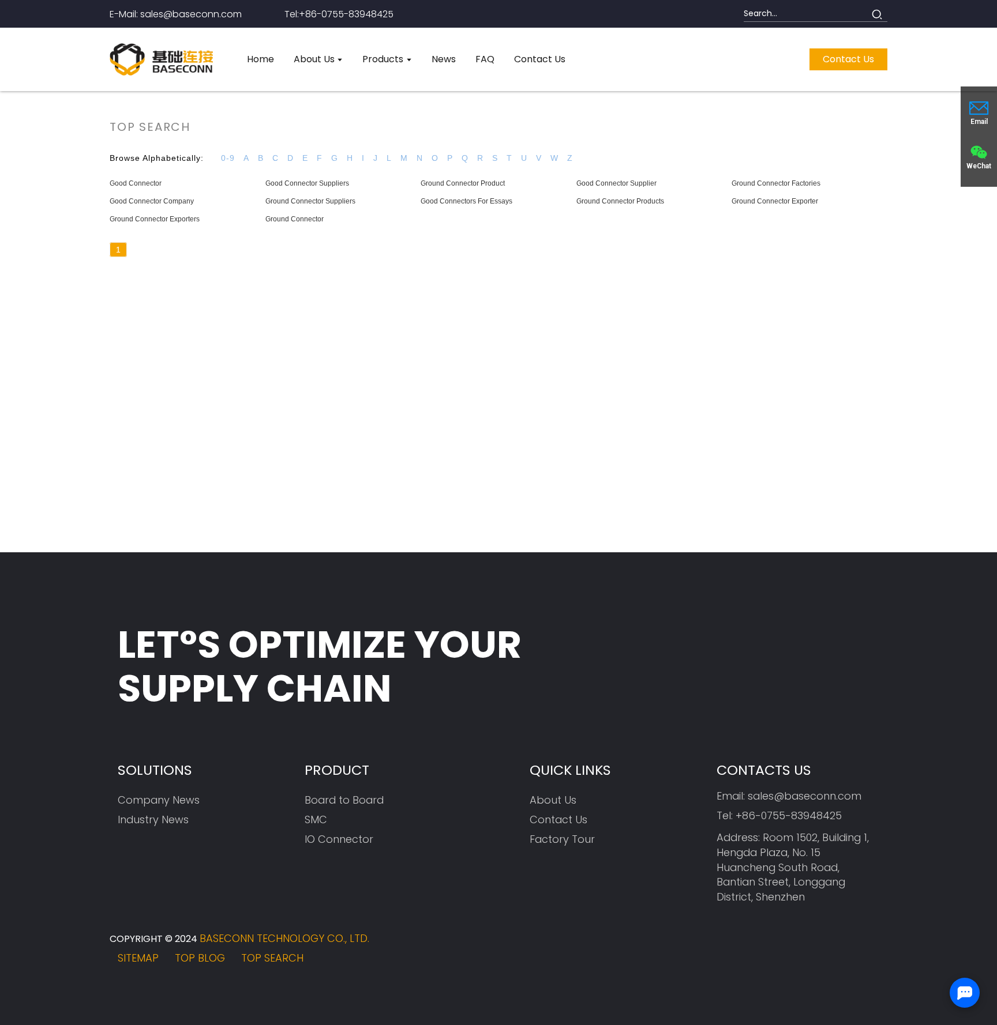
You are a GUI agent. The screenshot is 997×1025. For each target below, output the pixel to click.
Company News (159, 800)
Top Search (272, 958)
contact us (848, 59)
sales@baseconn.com (804, 796)
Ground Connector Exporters (155, 219)
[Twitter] (810, 950)
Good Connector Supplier (616, 183)
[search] (877, 14)
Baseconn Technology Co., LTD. (284, 938)
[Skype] (842, 950)
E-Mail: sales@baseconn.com (176, 14)
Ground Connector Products (620, 201)
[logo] (161, 59)
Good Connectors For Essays (466, 201)
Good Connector (136, 183)
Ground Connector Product (463, 183)
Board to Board (344, 800)
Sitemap (138, 958)
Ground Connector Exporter (775, 201)
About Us (553, 800)
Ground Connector (294, 219)
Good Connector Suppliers (307, 183)
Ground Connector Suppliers (310, 201)
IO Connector (339, 839)
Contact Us (558, 819)
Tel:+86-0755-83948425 (338, 14)
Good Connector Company (152, 201)
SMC (316, 819)
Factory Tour (562, 839)
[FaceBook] (778, 950)
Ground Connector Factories (776, 183)
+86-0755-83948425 (789, 815)
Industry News (153, 819)
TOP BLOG (200, 958)
